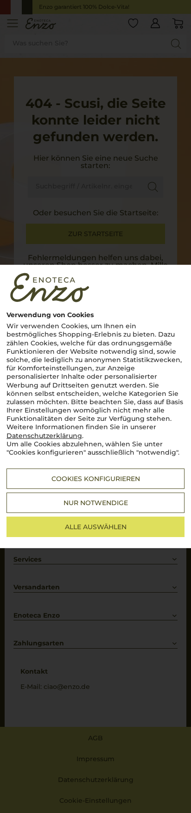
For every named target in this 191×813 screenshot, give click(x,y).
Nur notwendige (96, 503)
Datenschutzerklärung (44, 436)
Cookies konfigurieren (95, 479)
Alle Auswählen (96, 527)
